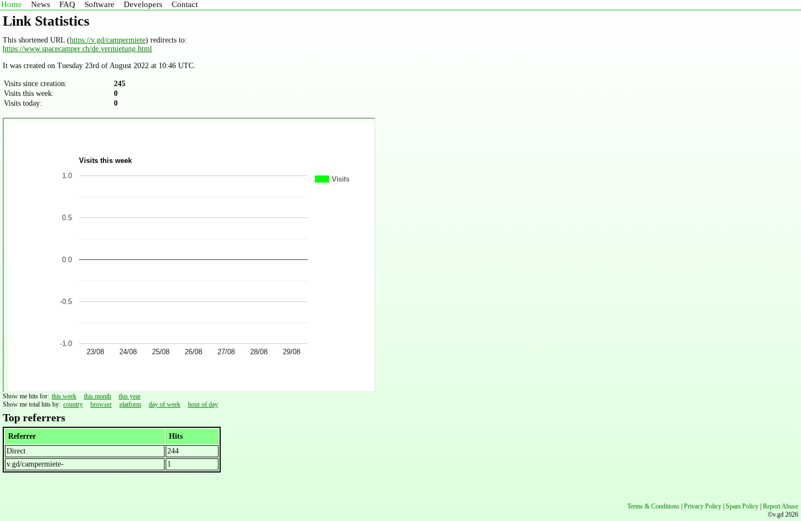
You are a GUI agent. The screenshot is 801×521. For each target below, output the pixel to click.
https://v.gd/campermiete (107, 40)
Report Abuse (780, 506)
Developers (143, 4)
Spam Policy (742, 506)
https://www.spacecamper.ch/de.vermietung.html (77, 49)
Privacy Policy (702, 506)
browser (101, 404)
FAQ (67, 4)
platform (130, 404)
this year (130, 396)
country (73, 404)
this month (97, 396)
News (40, 4)
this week (64, 396)
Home (11, 4)
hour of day (203, 404)
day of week (164, 404)
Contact (185, 4)
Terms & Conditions (653, 506)
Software (99, 4)
